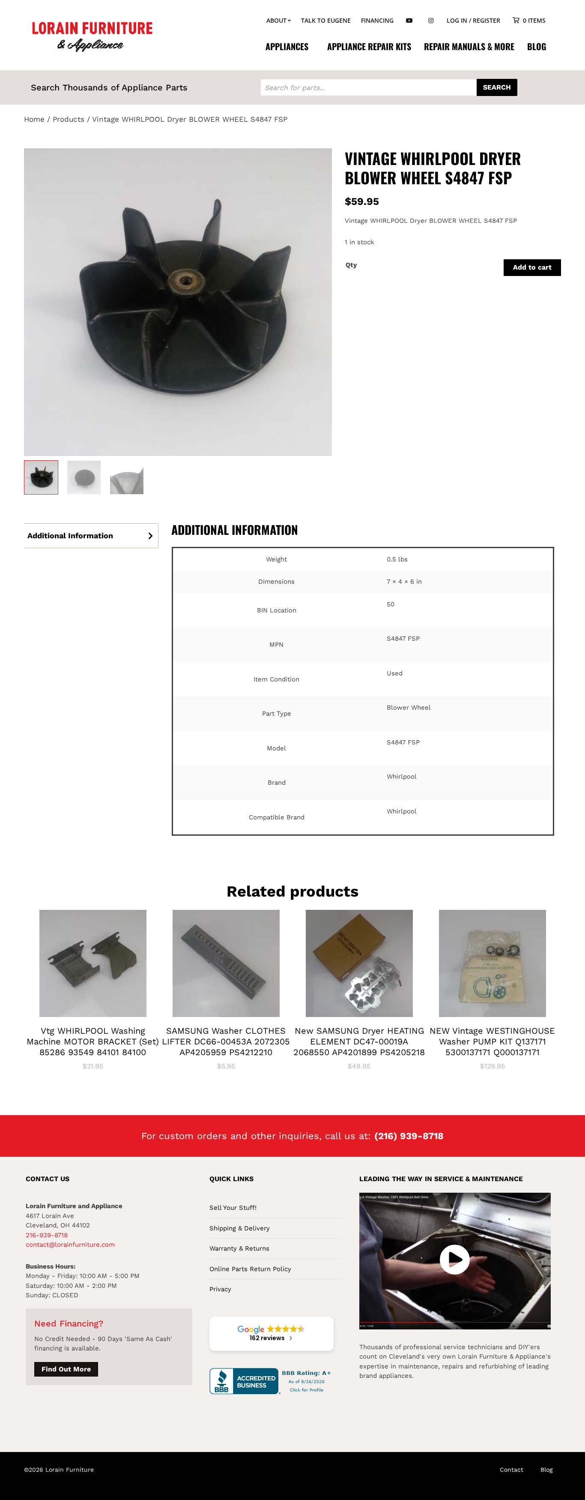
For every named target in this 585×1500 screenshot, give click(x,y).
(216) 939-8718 (409, 1136)
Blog (536, 46)
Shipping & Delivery (239, 1228)
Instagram (430, 20)
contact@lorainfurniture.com (70, 1244)
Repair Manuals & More (469, 46)
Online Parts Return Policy (250, 1269)
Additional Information (70, 535)
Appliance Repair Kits (369, 46)
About (276, 20)
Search (497, 87)
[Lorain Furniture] (92, 36)
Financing (377, 20)
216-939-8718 (47, 1235)
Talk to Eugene (326, 20)
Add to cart (532, 267)
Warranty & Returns (239, 1248)
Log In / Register (473, 20)
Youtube (409, 20)
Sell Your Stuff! (233, 1208)
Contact (511, 1469)
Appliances (287, 46)
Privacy (220, 1289)
